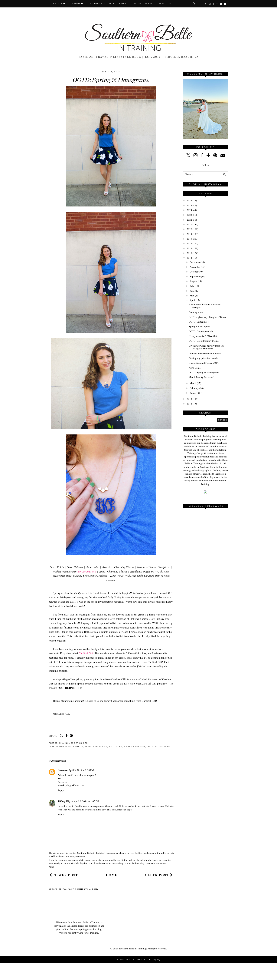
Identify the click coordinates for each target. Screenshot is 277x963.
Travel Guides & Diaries (108, 3)
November (195, 267)
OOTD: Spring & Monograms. (204, 372)
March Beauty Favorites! (201, 377)
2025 (189, 205)
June (192, 290)
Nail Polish (100, 746)
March (193, 383)
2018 (189, 238)
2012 (189, 403)
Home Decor (142, 3)
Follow (205, 165)
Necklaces (115, 746)
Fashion (78, 746)
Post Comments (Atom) (83, 889)
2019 (189, 234)
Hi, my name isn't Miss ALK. (203, 336)
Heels (88, 746)
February (194, 388)
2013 (189, 399)
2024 (189, 210)
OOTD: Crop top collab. (201, 331)
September (195, 276)
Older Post (157, 875)
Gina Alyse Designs (88, 932)
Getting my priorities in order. (204, 358)
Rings (150, 746)
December (195, 262)
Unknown (62, 770)
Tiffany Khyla (65, 801)
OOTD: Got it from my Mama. (204, 340)
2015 (189, 253)
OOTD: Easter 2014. (199, 321)
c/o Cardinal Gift (86, 571)
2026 (189, 200)
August (193, 281)
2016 (189, 248)
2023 (189, 214)
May (192, 295)
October (194, 271)
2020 (189, 229)
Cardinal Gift (86, 653)
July (192, 286)
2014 (189, 257)
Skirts (159, 746)
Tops (167, 746)
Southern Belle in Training (132, 948)
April (192, 300)
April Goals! (195, 367)
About (58, 3)
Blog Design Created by (138, 959)
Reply (61, 790)
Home (111, 875)
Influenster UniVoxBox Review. (205, 353)
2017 (189, 243)
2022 (189, 219)
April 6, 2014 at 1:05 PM (86, 801)
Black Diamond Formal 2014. (204, 362)
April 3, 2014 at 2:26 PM (81, 770)
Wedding (166, 3)
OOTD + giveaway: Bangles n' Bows (207, 317)
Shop (76, 3)
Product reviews (134, 746)
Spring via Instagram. (199, 326)
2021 (189, 224)
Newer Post (65, 875)
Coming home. (196, 312)
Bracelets (65, 746)
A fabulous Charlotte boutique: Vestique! (205, 306)
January (194, 392)
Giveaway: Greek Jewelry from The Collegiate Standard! (206, 347)
